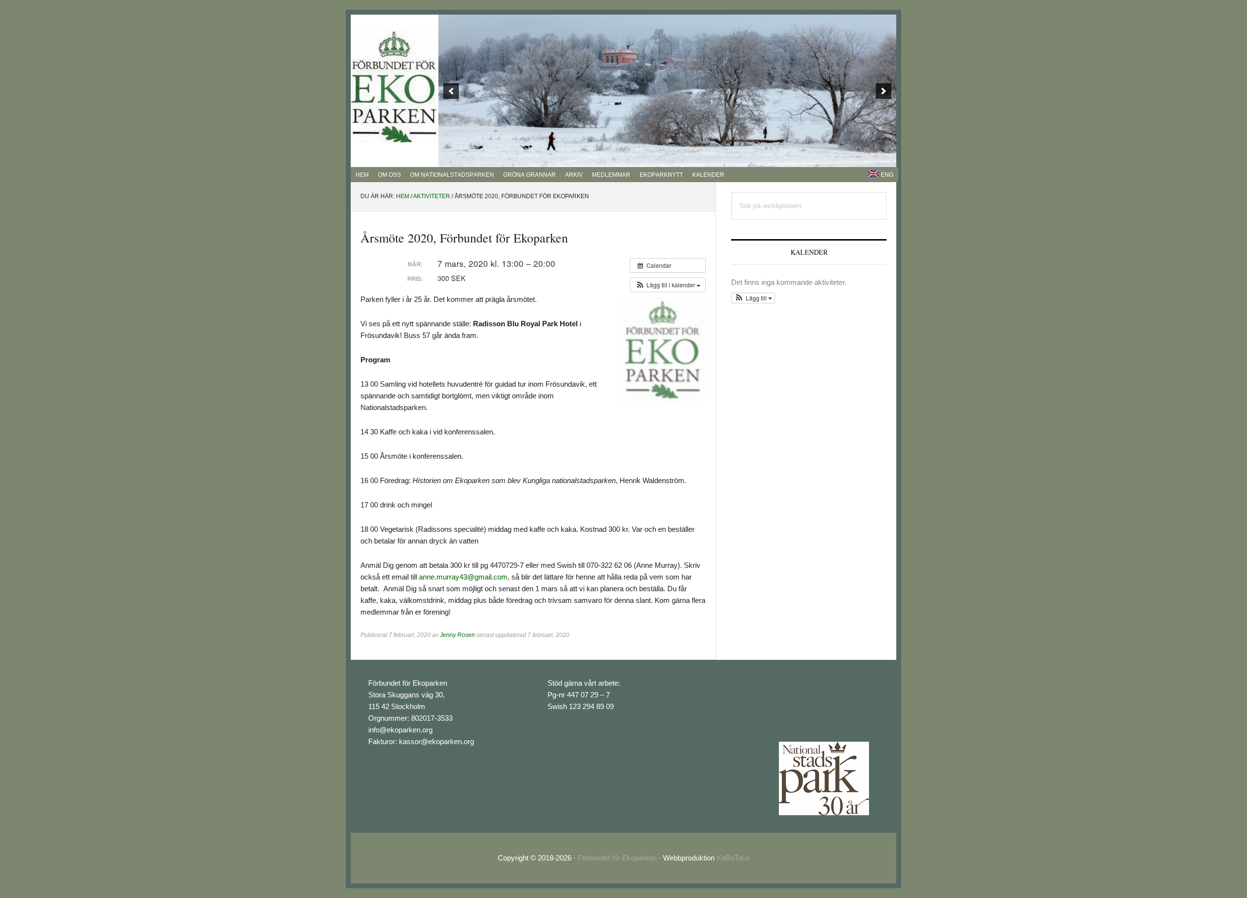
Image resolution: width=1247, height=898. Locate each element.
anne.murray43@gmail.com (463, 577)
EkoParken (394, 87)
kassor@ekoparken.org (436, 741)
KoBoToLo (733, 858)
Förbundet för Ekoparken (617, 858)
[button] (667, 285)
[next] (883, 91)
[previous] (451, 91)
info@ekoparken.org (400, 730)
